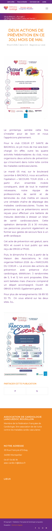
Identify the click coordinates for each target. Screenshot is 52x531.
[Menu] (47, 8)
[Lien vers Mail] (46, 528)
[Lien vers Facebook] (35, 528)
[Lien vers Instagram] (43, 528)
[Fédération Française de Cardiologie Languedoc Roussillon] (21, 8)
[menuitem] (11, 1)
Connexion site (34, 2)
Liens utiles (10, 2)
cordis (44, 2)
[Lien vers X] (39, 528)
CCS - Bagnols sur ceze (34, 45)
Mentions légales (17, 525)
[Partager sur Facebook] (15, 391)
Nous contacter (22, 2)
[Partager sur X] (37, 391)
